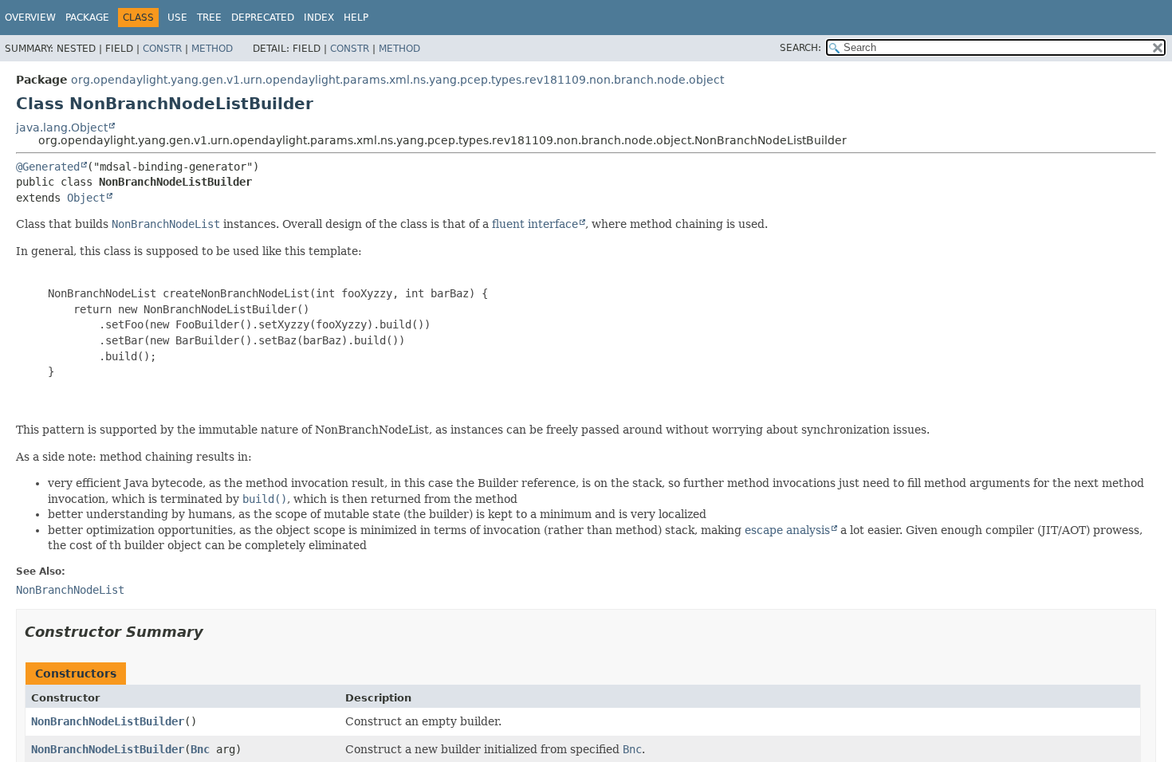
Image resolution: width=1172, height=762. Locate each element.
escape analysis (787, 530)
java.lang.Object (62, 127)
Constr (162, 48)
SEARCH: (800, 47)
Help (356, 17)
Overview (30, 17)
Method (212, 48)
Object (86, 197)
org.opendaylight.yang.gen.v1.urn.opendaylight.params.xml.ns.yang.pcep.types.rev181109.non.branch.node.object (397, 79)
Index (319, 17)
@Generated (48, 166)
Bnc (200, 749)
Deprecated (262, 17)
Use (177, 17)
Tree (209, 17)
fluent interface (535, 224)
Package (87, 17)
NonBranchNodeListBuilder (107, 721)
